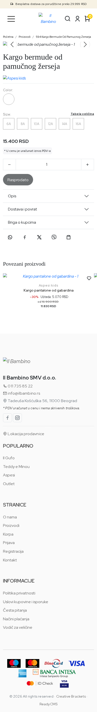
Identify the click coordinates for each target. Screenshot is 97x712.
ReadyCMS (49, 704)
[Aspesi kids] (14, 77)
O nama (10, 517)
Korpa (8, 534)
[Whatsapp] (10, 237)
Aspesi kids (48, 285)
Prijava (9, 542)
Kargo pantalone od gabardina (49, 290)
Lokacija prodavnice (25, 433)
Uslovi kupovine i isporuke (25, 601)
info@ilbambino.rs (23, 393)
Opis (12, 196)
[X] (39, 237)
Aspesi (9, 475)
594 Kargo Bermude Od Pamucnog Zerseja (63, 37)
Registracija (13, 551)
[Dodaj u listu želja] (89, 278)
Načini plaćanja (16, 619)
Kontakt (10, 560)
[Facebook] (25, 237)
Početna (8, 37)
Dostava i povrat (22, 209)
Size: (48, 114)
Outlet (9, 483)
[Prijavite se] (77, 18)
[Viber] (54, 237)
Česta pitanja (15, 610)
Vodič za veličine (17, 627)
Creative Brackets (71, 696)
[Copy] (69, 237)
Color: (8, 90)
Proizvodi (25, 37)
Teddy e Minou (16, 466)
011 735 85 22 (20, 386)
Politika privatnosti (19, 593)
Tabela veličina (82, 113)
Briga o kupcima (22, 222)
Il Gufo (9, 458)
